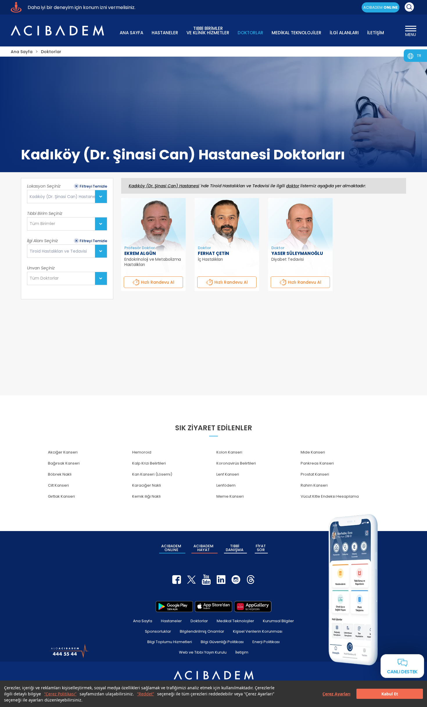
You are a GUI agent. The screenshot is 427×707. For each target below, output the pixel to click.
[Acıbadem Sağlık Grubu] (57, 30)
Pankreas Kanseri (317, 463)
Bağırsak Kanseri (64, 463)
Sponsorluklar (158, 631)
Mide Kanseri (313, 452)
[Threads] (250, 579)
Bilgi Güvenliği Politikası (222, 642)
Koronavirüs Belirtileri (236, 463)
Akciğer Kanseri (63, 452)
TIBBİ (234, 548)
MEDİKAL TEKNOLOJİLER (296, 33)
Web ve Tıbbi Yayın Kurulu (203, 652)
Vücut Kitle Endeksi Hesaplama (330, 496)
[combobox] (67, 196)
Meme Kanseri (230, 496)
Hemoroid (141, 452)
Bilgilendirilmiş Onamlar (202, 631)
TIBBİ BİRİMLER (207, 30)
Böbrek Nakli (59, 474)
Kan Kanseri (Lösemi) (152, 474)
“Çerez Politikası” (60, 694)
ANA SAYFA (131, 33)
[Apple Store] (213, 606)
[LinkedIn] (221, 579)
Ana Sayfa (142, 621)
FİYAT (261, 548)
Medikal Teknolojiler (235, 621)
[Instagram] (236, 579)
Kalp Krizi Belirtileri (149, 463)
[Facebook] (176, 579)
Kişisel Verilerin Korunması (257, 631)
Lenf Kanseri (227, 474)
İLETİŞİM (375, 33)
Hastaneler (171, 621)
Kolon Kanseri (229, 452)
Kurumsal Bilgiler (278, 621)
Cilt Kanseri (58, 485)
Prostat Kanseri (315, 474)
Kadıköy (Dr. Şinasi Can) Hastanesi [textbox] (64, 196)
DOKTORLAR (250, 33)
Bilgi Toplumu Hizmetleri (169, 642)
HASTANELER (165, 33)
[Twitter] (191, 579)
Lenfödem (226, 485)
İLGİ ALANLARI (344, 33)
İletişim (241, 652)
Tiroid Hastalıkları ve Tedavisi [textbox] (58, 251)
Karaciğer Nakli (146, 485)
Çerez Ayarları (336, 694)
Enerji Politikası (266, 642)
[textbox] (44, 223)
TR (419, 55)
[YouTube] (206, 579)
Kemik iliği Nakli (146, 496)
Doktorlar (199, 621)
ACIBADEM (380, 7)
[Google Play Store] (174, 606)
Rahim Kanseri (314, 485)
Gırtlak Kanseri (61, 496)
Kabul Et (389, 694)
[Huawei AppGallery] (253, 606)
